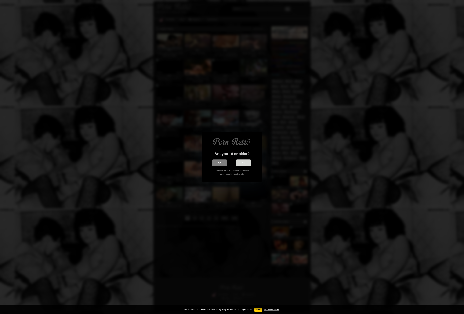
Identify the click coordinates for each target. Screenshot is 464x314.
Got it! (258, 310)
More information (271, 310)
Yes (220, 163)
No (243, 163)
